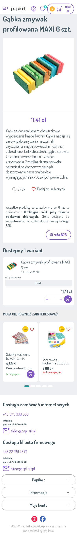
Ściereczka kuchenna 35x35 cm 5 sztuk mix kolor (56, 361)
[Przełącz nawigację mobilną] (5, 9)
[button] (47, 299)
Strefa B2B (58, 234)
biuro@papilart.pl (23, 468)
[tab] (38, 480)
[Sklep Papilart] (18, 8)
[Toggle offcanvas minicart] (60, 9)
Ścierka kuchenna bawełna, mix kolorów (18, 356)
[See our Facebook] (43, 521)
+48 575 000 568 (16, 414)
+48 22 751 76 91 (15, 451)
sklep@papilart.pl (23, 430)
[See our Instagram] (34, 521)
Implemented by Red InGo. (38, 531)
